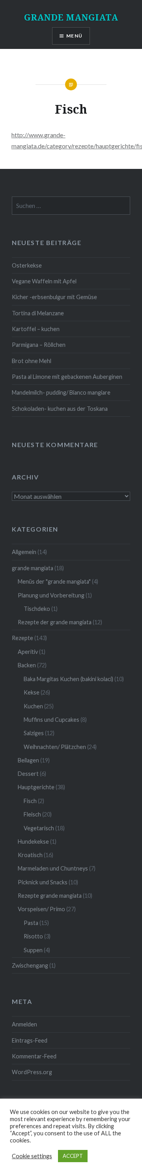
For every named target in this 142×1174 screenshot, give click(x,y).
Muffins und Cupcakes (51, 719)
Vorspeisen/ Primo (41, 909)
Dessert (28, 773)
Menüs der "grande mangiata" (54, 581)
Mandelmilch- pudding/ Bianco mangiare (61, 392)
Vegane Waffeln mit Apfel (44, 281)
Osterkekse (27, 265)
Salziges (34, 733)
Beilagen (28, 760)
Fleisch (32, 814)
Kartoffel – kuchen (36, 329)
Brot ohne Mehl (31, 361)
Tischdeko (37, 608)
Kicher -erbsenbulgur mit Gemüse (54, 297)
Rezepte (22, 638)
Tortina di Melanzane (38, 313)
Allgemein (24, 552)
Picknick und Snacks (42, 882)
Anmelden (24, 1024)
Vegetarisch (39, 828)
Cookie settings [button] (32, 1156)
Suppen (33, 950)
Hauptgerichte (36, 787)
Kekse (31, 692)
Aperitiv (28, 651)
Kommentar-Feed (34, 1056)
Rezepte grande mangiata (50, 895)
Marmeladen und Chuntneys (53, 868)
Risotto (33, 936)
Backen (27, 665)
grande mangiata (32, 568)
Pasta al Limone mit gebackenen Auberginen (67, 376)
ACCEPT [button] (73, 1156)
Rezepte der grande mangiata (55, 622)
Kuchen (33, 706)
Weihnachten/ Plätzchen (55, 746)
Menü (74, 36)
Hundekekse (33, 841)
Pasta (31, 922)
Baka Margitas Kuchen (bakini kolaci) (68, 679)
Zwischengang (30, 965)
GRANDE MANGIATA (71, 17)
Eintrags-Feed (29, 1040)
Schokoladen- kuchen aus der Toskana (60, 408)
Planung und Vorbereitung (51, 595)
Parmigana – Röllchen (38, 344)
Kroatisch (30, 855)
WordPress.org (32, 1072)
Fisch (30, 801)
